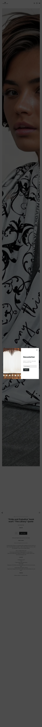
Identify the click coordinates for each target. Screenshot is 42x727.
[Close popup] (37, 350)
